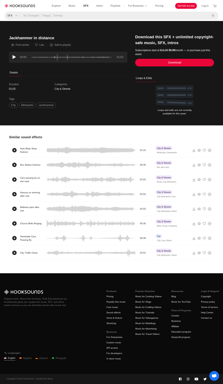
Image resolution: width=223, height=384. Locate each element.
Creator (175, 315)
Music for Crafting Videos (148, 307)
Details (14, 72)
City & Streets (62, 88)
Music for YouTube (181, 301)
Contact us (206, 318)
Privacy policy (208, 301)
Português (61, 358)
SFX (85, 5)
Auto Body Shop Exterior (28, 150)
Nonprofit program (180, 337)
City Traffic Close (29, 252)
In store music (113, 358)
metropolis (27, 105)
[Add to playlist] (209, 150)
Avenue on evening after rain (30, 194)
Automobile (172, 152)
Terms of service (209, 307)
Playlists (115, 5)
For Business (135, 5)
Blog (173, 296)
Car (159, 236)
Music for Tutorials (144, 312)
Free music (112, 307)
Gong (164, 226)
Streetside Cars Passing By (28, 238)
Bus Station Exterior (30, 165)
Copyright (206, 296)
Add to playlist (62, 44)
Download (174, 62)
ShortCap (111, 323)
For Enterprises (114, 337)
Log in (205, 5)
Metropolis (171, 182)
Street (174, 211)
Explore (56, 5)
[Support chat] (214, 376)
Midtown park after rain (29, 209)
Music (72, 5)
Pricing (159, 5)
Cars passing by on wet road (30, 180)
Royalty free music (116, 301)
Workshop (161, 152)
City (13, 105)
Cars (173, 196)
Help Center (207, 312)
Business (176, 321)
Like (41, 44)
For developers (114, 353)
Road (159, 182)
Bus (158, 167)
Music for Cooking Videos (148, 296)
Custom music (113, 342)
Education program (181, 331)
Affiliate (175, 326)
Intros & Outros (114, 318)
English (11, 358)
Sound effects (113, 312)
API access (112, 348)
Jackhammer (46, 105)
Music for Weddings (145, 323)
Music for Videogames (146, 318)
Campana (172, 226)
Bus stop (165, 167)
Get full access (186, 5)
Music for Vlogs (143, 301)
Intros (99, 5)
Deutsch (43, 358)
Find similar (22, 44)
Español (27, 358)
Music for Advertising (146, 328)
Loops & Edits (144, 78)
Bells (159, 226)
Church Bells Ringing (31, 223)
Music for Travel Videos (147, 334)
